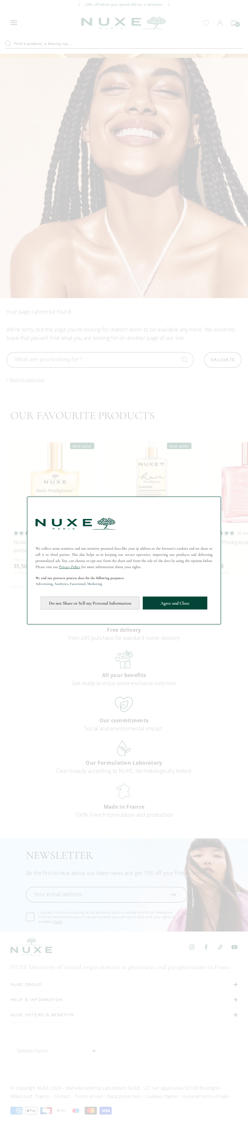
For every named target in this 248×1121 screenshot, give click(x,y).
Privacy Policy (69, 567)
